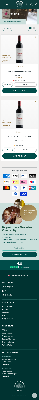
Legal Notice (7, 333)
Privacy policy (7, 336)
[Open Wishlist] (7, 4)
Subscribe (17, 254)
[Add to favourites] (35, 37)
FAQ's (4, 330)
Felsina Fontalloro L (19, 137)
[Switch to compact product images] (34, 28)
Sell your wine (7, 318)
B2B (3, 315)
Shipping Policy (8, 342)
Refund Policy (7, 345)
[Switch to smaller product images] (30, 28)
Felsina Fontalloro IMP (19, 72)
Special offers (7, 306)
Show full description (12, 22)
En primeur (6, 309)
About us (5, 312)
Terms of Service (8, 339)
